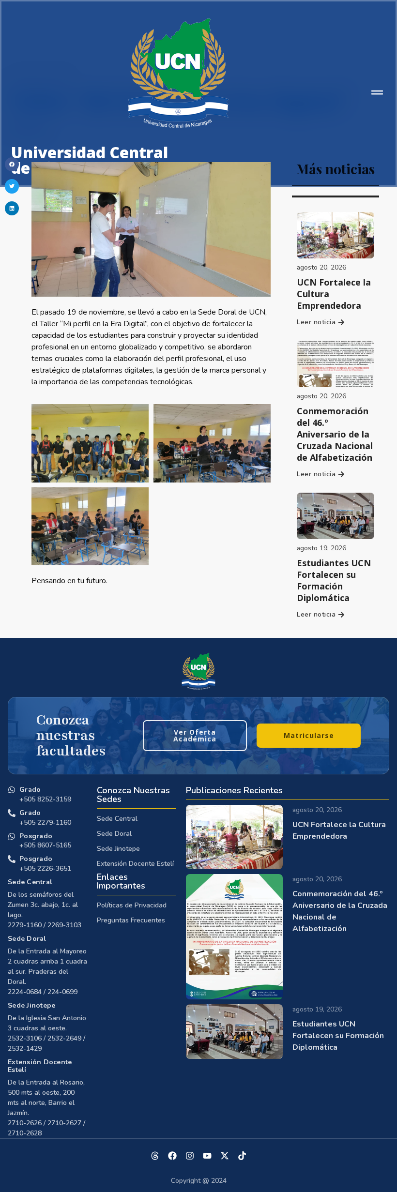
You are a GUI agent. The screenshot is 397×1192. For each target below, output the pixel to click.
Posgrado (35, 836)
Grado (30, 789)
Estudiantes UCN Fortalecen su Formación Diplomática (334, 580)
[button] (12, 164)
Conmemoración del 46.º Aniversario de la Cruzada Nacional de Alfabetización (335, 434)
